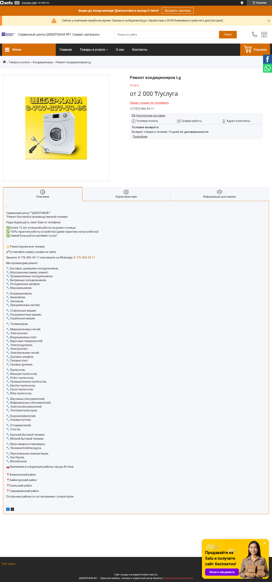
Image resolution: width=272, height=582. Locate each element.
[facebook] (8, 509)
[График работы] (264, 35)
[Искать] (228, 34)
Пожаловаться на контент (178, 578)
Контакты (139, 49)
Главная (66, 49)
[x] (12, 509)
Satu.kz (154, 574)
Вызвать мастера (178, 11)
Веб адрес (9, 563)
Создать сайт (29, 2)
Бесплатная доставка (150, 115)
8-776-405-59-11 (29, 257)
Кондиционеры (43, 62)
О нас (120, 49)
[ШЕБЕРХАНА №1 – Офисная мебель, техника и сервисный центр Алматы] (8, 35)
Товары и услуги (92, 49)
